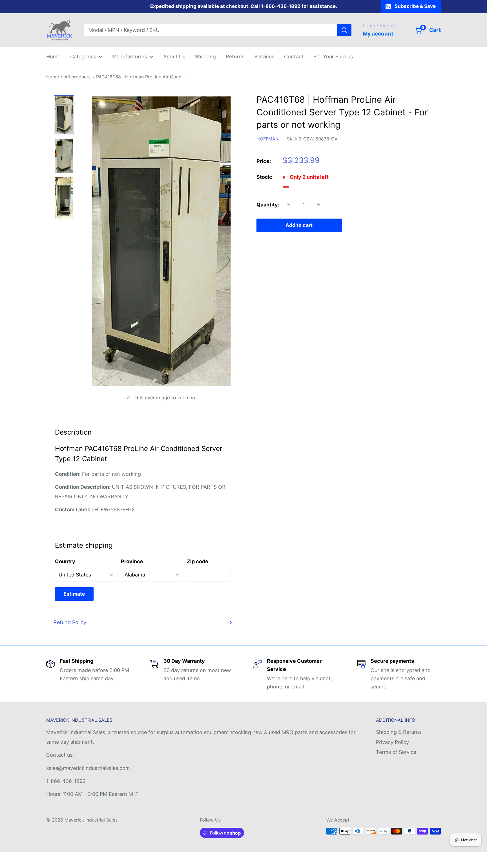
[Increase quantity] (319, 204)
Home (53, 57)
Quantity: (267, 205)
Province (132, 561)
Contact (294, 57)
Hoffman (267, 139)
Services (264, 57)
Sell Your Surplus (333, 57)
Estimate (74, 594)
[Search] (344, 30)
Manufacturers (129, 57)
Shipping (205, 57)
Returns (235, 57)
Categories (83, 57)
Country (65, 561)
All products (77, 77)
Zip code (197, 561)
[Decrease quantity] (289, 204)
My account (378, 33)
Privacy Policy (392, 742)
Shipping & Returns (399, 732)
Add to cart (299, 225)
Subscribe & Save (415, 6)
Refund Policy (70, 622)
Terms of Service (396, 752)
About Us (174, 57)
